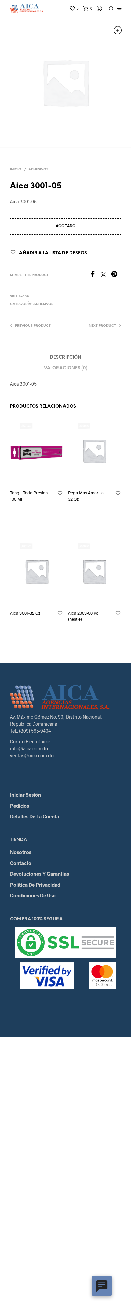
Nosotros (20, 852)
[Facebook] (95, 275)
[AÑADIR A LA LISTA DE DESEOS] (60, 493)
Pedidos (19, 806)
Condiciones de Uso (33, 895)
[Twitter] (106, 275)
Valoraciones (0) (65, 368)
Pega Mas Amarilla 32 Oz (86, 495)
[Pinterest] (116, 275)
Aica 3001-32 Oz (25, 613)
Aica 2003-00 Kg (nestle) (83, 616)
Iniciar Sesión (25, 794)
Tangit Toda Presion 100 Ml (29, 495)
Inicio (15, 169)
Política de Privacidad (35, 885)
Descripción (65, 357)
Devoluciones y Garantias (39, 874)
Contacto (20, 863)
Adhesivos (38, 169)
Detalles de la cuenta (34, 816)
